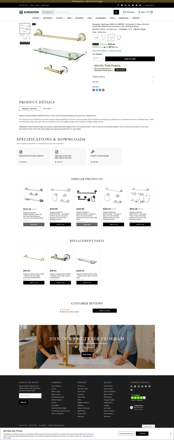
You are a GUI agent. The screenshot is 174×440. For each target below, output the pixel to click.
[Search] (116, 12)
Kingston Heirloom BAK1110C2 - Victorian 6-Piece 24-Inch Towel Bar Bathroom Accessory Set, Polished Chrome (138, 215)
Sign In (143, 12)
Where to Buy (55, 391)
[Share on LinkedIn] (100, 90)
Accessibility (55, 405)
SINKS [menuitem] (69, 18)
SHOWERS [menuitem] (79, 18)
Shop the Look (108, 389)
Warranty (80, 416)
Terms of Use (23, 425)
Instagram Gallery (109, 400)
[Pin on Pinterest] (103, 90)
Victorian (143, 29)
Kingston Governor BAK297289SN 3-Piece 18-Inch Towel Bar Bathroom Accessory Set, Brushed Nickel (33, 215)
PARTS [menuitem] (112, 18)
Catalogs (106, 405)
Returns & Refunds (83, 408)
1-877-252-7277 (23, 5)
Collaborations (108, 402)
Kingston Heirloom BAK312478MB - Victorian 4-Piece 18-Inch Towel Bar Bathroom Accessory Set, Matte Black (86, 215)
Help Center (81, 397)
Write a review (104, 311)
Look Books (107, 408)
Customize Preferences (126, 433)
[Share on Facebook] (93, 90)
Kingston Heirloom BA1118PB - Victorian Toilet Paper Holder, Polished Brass (60, 275)
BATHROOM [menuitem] (47, 18)
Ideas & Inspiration (109, 391)
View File (24, 162)
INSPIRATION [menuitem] (123, 18)
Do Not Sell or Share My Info (60, 411)
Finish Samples (108, 413)
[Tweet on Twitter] (97, 90)
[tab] (29, 108)
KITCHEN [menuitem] (36, 18)
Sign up (23, 402)
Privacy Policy (82, 413)
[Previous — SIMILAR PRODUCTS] (25, 196)
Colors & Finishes (109, 411)
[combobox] (84, 12)
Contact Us (81, 386)
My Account (81, 391)
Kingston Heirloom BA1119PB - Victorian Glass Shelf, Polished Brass (86, 275)
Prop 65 (53, 402)
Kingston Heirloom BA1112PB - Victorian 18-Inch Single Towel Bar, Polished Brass (33, 275)
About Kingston (56, 386)
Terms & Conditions (57, 413)
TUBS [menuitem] (89, 18)
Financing (81, 394)
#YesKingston (108, 397)
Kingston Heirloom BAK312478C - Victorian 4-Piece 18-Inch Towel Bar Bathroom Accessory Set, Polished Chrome (112, 215)
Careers (53, 389)
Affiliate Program (56, 400)
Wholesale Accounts (57, 397)
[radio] (95, 37)
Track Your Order (83, 389)
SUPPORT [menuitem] (136, 18)
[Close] (171, 433)
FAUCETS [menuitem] (59, 18)
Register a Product (83, 402)
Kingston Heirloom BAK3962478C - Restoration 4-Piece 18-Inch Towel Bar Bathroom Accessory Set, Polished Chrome (59, 215)
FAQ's (79, 400)
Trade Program (45, 5)
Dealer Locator (56, 394)
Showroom (107, 416)
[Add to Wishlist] (86, 25)
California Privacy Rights (58, 408)
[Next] (86, 52)
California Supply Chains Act (56, 425)
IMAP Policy (81, 411)
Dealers (37, 5)
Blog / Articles (108, 394)
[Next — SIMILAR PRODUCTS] (149, 196)
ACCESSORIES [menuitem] (100, 18)
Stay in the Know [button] (28, 382)
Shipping (80, 405)
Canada (149, 5)
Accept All (142, 433)
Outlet (31, 5)
